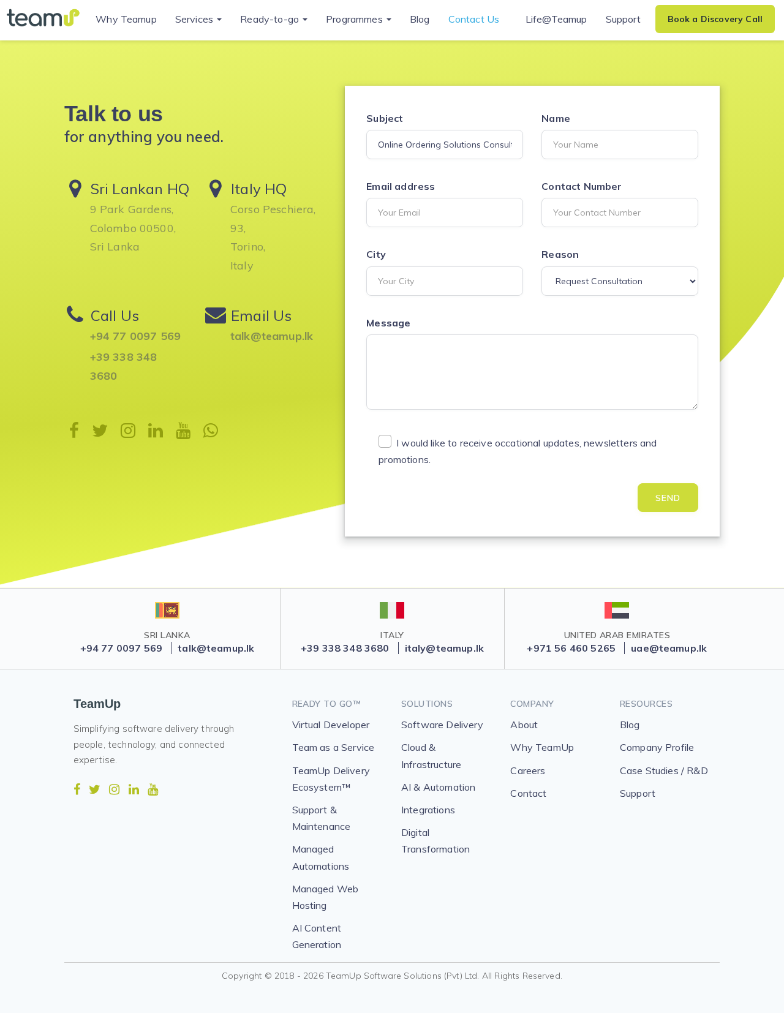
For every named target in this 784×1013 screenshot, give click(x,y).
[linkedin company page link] (134, 789)
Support (623, 19)
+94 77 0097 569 (135, 336)
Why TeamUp (542, 747)
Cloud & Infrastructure (431, 755)
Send (667, 497)
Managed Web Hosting (325, 897)
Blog (420, 19)
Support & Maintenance (321, 818)
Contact (528, 793)
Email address (400, 186)
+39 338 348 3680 (123, 366)
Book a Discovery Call (715, 18)
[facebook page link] (77, 789)
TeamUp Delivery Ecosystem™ (331, 778)
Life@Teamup (556, 19)
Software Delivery (442, 724)
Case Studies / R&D (664, 770)
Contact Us (474, 19)
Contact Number (581, 186)
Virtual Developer (331, 724)
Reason (560, 254)
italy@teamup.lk (444, 648)
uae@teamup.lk (669, 648)
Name (555, 118)
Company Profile (657, 747)
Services (195, 19)
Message (388, 323)
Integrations (428, 810)
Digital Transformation (435, 840)
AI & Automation (438, 787)
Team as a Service (333, 747)
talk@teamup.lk (271, 336)
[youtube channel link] (153, 789)
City (376, 254)
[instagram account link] (114, 789)
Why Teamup (126, 19)
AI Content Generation (317, 936)
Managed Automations (321, 857)
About (524, 724)
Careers (527, 770)
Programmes (355, 19)
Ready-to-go (270, 19)
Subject (384, 118)
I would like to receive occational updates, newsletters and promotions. (518, 451)
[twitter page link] (94, 789)
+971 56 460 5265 (571, 648)
